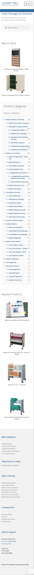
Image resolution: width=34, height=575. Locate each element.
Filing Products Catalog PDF (10, 465)
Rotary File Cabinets (17, 143)
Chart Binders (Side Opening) (18, 231)
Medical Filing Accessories (17, 210)
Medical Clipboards (15, 238)
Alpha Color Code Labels (9, 492)
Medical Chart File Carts (16, 185)
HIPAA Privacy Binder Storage (18, 123)
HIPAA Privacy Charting (16, 199)
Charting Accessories (13, 192)
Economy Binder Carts (16, 169)
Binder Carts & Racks (13, 153)
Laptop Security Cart (15, 280)
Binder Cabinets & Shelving (15, 119)
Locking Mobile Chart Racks (18, 173)
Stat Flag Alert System (16, 255)
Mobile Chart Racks (15, 189)
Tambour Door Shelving (18, 150)
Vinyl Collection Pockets (17, 217)
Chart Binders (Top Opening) (18, 234)
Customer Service (7, 514)
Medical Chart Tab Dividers (10, 487)
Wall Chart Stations (12, 266)
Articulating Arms (14, 269)
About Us (4, 517)
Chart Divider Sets (14, 196)
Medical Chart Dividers (13, 241)
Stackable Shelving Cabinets (20, 146)
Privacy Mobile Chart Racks (20, 182)
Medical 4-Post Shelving (19, 133)
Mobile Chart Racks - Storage (11, 497)
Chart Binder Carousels (16, 166)
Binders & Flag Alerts (15, 227)
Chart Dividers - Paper (16, 245)
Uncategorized (11, 262)
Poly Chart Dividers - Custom (18, 248)
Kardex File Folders (15, 203)
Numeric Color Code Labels (10, 494)
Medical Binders (11, 224)
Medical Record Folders (9, 483)
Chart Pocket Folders (8, 485)
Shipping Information (8, 519)
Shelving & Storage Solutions (18, 126)
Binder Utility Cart (14, 162)
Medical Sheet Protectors (17, 213)
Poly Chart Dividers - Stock (17, 252)
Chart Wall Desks (14, 273)
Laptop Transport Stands (14, 220)
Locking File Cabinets (18, 130)
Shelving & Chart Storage (9, 490)
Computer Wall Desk (15, 276)
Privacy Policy (6, 521)
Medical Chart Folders (16, 206)
